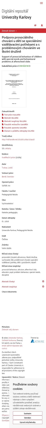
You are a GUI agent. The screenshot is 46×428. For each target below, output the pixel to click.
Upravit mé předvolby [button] (28, 422)
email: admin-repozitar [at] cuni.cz (12, 347)
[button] (35, 25)
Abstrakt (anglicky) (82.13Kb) (15, 121)
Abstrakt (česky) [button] (8, 281)
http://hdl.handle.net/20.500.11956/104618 (18, 139)
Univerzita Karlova (15, 337)
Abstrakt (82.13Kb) (11, 117)
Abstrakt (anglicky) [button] (9, 286)
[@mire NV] (37, 340)
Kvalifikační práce (8, 157)
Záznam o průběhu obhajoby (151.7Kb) (19, 130)
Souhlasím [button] (27, 413)
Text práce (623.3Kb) (12, 114)
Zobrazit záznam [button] (8, 30)
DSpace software (8, 415)
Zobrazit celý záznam (10, 329)
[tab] (23, 148)
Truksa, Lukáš (7, 167)
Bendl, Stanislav (8, 176)
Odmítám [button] (27, 417)
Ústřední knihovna (9, 340)
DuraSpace (6, 420)
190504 (8, 148)
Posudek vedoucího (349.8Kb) (16, 124)
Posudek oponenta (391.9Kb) (15, 127)
